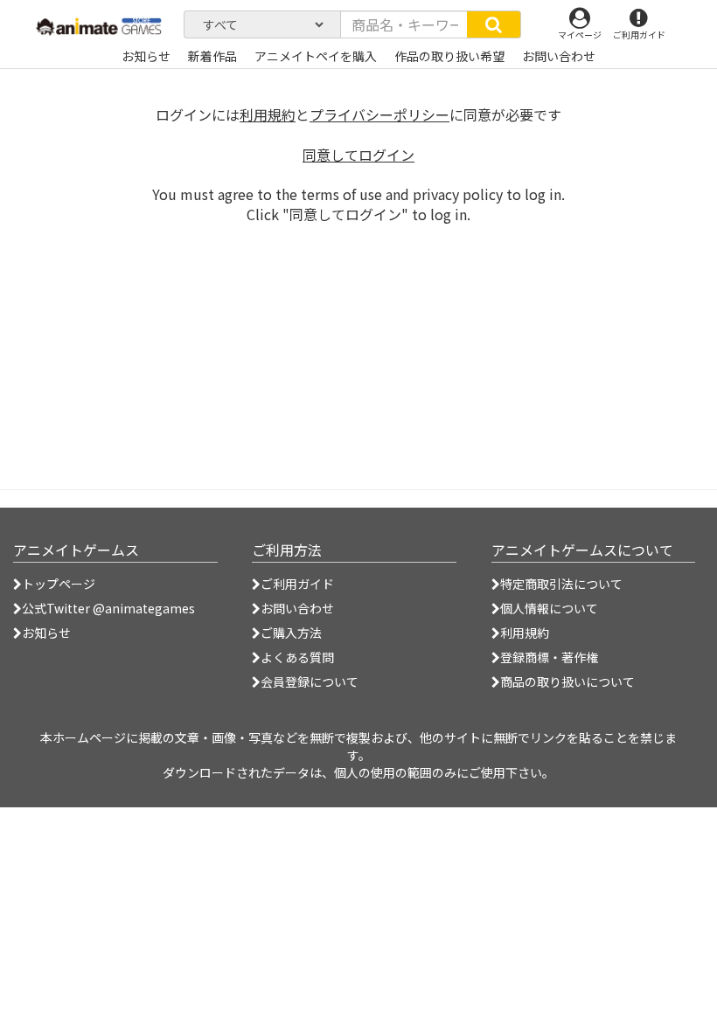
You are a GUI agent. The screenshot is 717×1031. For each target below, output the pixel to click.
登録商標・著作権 (549, 657)
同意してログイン (358, 154)
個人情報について (549, 608)
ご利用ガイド (297, 583)
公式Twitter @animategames (108, 608)
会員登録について (309, 681)
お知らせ (46, 632)
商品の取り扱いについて (567, 681)
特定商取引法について (561, 583)
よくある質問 (297, 657)
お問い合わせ (297, 608)
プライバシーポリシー (379, 114)
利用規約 (268, 114)
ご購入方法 (291, 632)
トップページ (58, 583)
